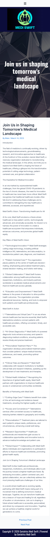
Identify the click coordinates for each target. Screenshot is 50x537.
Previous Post (25, 520)
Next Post (25, 525)
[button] (25, 3)
